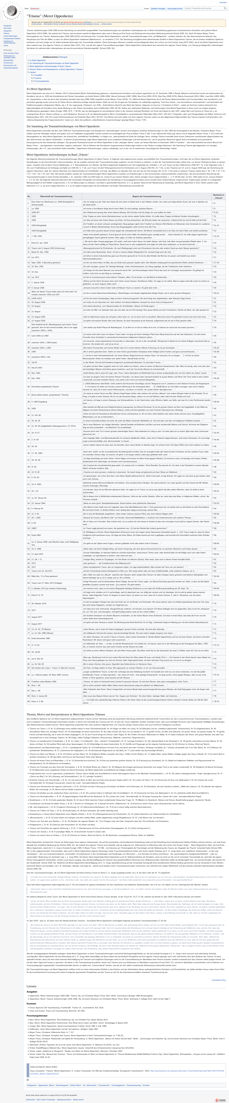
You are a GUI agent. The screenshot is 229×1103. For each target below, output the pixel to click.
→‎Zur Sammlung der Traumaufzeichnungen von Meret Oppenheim (116, 22)
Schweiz (146, 1085)
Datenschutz (30, 1100)
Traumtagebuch (118, 1085)
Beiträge (88, 22)
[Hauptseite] (11, 10)
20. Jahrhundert (89, 1085)
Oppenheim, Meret (46, 1085)
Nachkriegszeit (62, 1085)
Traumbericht (103, 1085)
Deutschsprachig (134, 1085)
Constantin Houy (219, 980)
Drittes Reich (75, 1085)
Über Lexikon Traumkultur (46, 1100)
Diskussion (79, 22)
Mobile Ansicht (78, 1100)
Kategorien (32, 1085)
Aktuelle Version (65, 24)
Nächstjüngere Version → (92, 24)
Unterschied (36, 24)
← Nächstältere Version (50, 24)
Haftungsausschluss (64, 1100)
